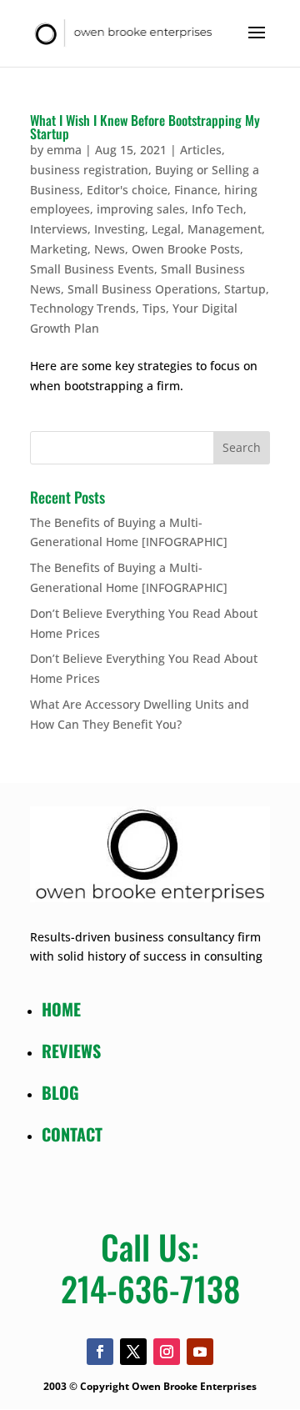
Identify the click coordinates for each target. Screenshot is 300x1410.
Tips (154, 308)
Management (225, 229)
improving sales (141, 209)
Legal (166, 229)
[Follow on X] (133, 1351)
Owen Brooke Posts (186, 249)
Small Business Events (92, 269)
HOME (61, 1008)
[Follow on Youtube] (200, 1351)
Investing (119, 229)
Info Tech (217, 209)
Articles (201, 150)
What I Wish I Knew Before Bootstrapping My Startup (145, 126)
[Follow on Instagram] (166, 1351)
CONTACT (72, 1134)
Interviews (59, 229)
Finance (196, 190)
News (109, 249)
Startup (245, 289)
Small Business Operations (143, 289)
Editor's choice (127, 190)
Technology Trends (83, 308)
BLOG (60, 1092)
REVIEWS (71, 1050)
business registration (89, 170)
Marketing (59, 249)
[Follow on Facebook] (100, 1351)
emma (64, 150)
